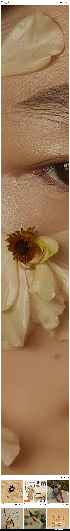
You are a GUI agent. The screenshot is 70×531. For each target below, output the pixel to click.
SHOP (23, 272)
